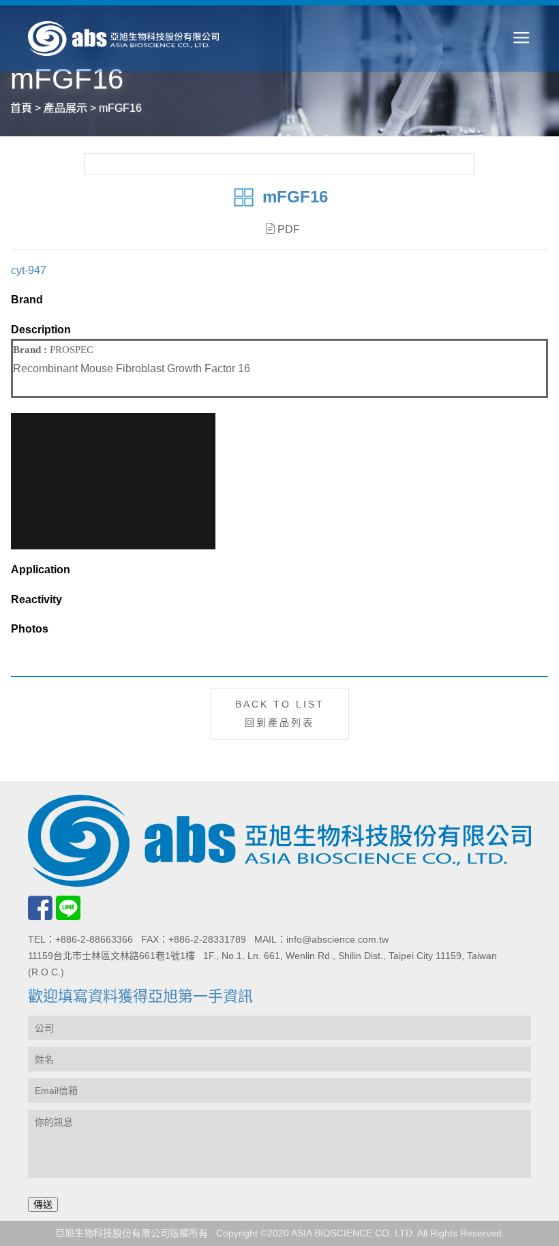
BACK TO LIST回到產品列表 (279, 713)
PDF (288, 229)
